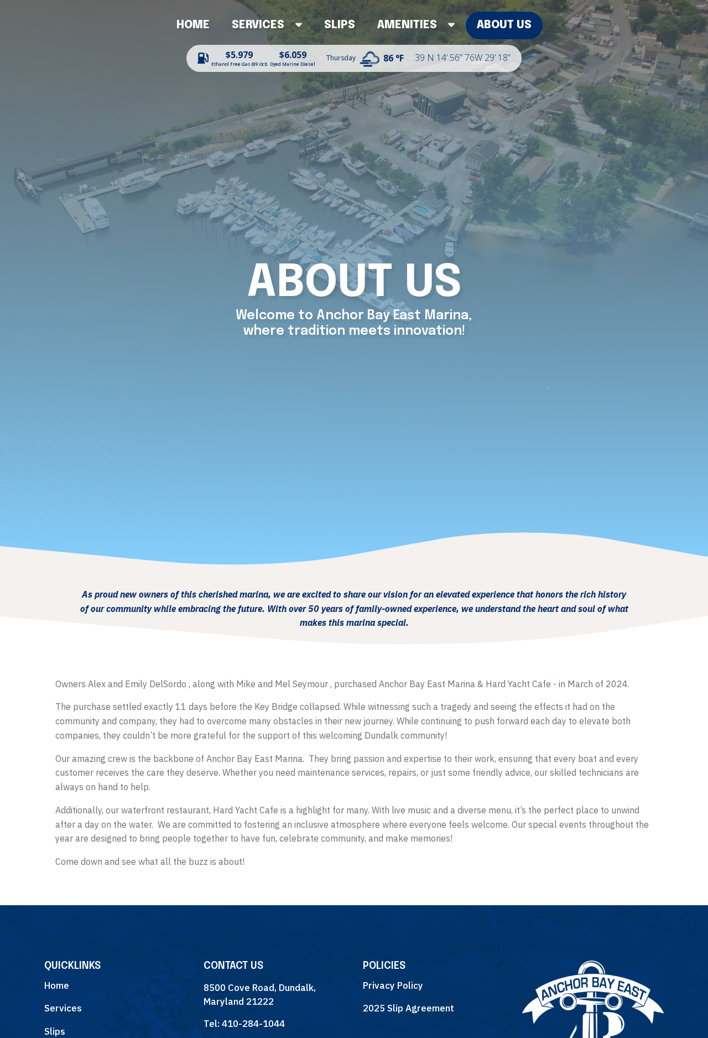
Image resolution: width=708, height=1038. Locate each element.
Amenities (407, 25)
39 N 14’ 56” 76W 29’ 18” (463, 57)
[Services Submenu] (304, 25)
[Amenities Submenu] (457, 25)
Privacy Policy (393, 985)
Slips (339, 25)
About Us (504, 25)
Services (258, 25)
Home (193, 25)
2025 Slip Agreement (408, 1008)
